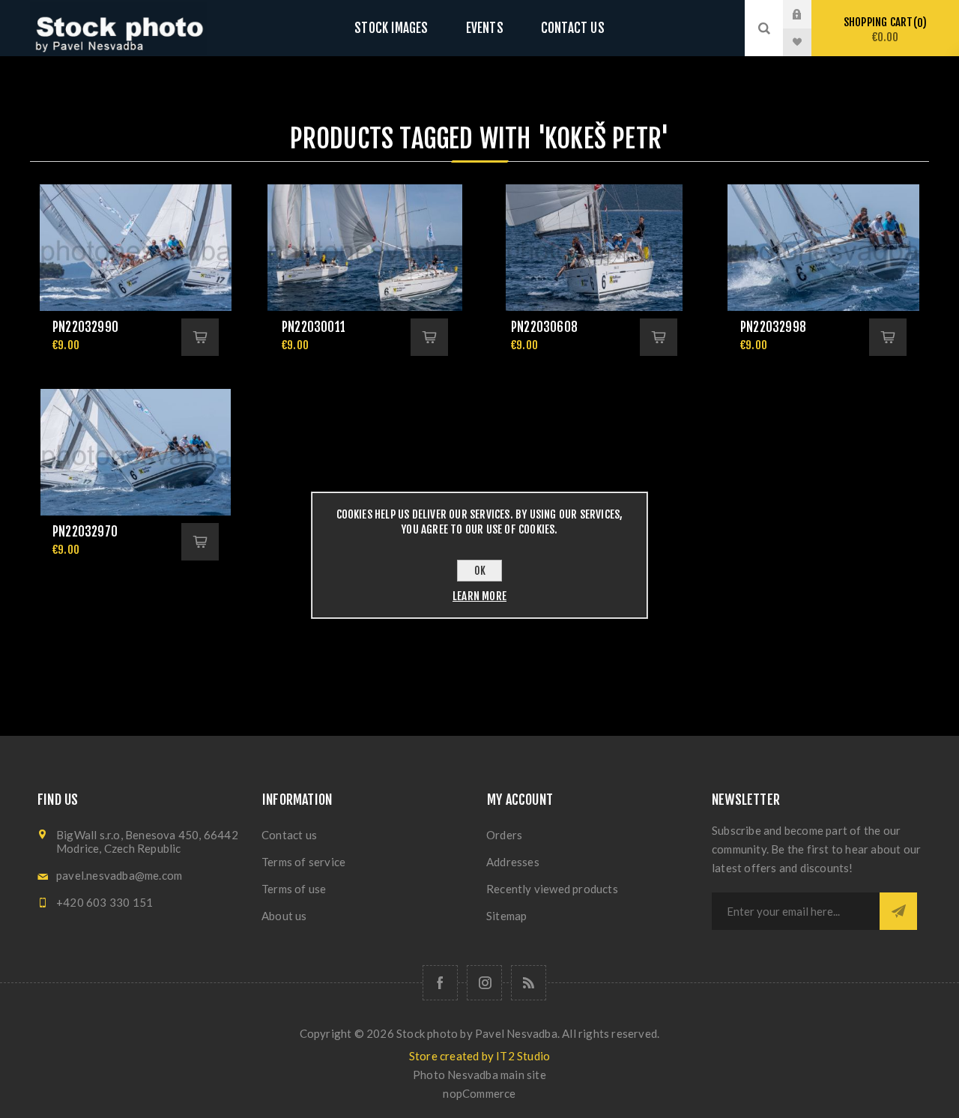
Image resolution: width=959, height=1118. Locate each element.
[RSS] (528, 982)
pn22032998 (773, 327)
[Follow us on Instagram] (484, 982)
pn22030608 (544, 327)
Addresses (512, 861)
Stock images (391, 28)
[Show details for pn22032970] (135, 452)
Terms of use (293, 888)
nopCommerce (479, 1093)
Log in (808, 14)
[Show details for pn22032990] (135, 247)
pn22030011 (313, 327)
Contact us (573, 28)
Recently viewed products (552, 888)
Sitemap (506, 915)
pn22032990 (85, 327)
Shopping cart (883, 29)
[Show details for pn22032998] (823, 247)
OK (479, 570)
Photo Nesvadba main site (479, 1074)
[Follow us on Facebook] (440, 982)
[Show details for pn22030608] (594, 247)
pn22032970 (85, 532)
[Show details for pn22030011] (365, 247)
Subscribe (898, 911)
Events (484, 28)
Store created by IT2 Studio (479, 1056)
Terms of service (303, 861)
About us (284, 915)
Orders (504, 834)
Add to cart (200, 337)
